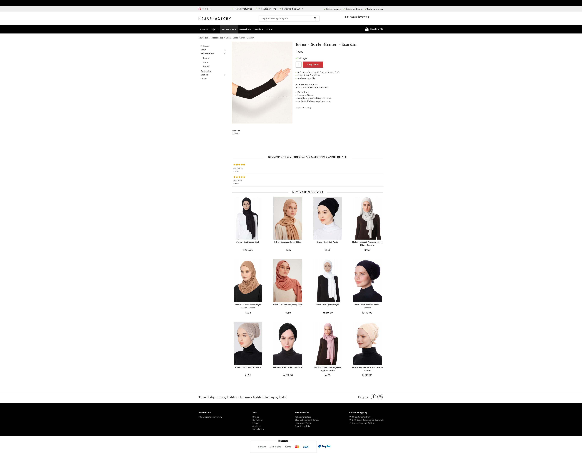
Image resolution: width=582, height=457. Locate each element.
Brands (257, 29)
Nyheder (204, 29)
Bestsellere (245, 29)
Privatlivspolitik (302, 426)
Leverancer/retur (303, 423)
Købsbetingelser (303, 417)
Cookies (256, 426)
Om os (255, 417)
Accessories (228, 29)
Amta (206, 62)
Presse (255, 423)
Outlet (269, 29)
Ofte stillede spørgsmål (307, 420)
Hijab (213, 29)
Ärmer (206, 66)
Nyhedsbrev (258, 429)
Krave (206, 58)
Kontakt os (258, 420)
